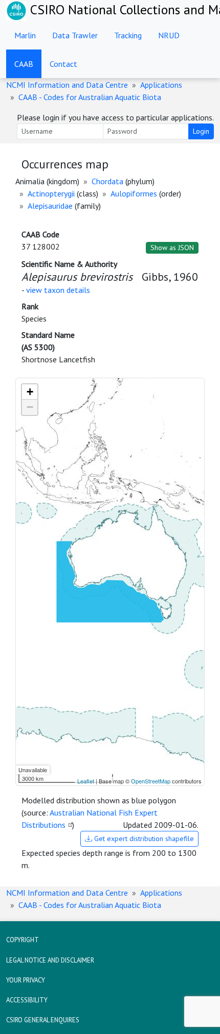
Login (201, 131)
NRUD (169, 35)
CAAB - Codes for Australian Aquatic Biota (89, 97)
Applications (161, 85)
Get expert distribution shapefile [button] (143, 838)
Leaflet (85, 781)
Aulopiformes (134, 193)
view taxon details (58, 290)
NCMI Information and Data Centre (67, 85)
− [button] (30, 407)
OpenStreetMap (150, 781)
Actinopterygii (51, 193)
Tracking (128, 35)
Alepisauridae (50, 206)
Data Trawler (75, 35)
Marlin (25, 35)
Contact (63, 64)
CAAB (23, 64)
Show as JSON (172, 247)
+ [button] (30, 391)
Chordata (107, 181)
